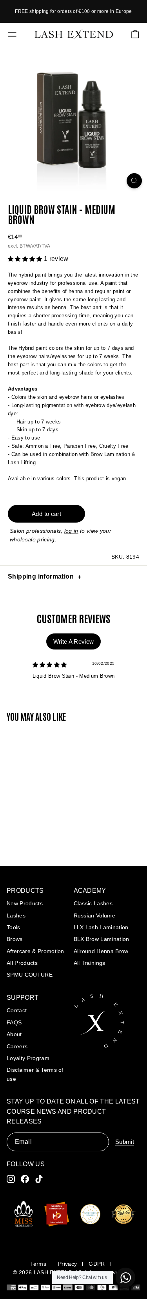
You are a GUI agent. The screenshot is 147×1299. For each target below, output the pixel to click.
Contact (17, 1010)
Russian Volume (95, 915)
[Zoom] (134, 180)
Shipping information (41, 576)
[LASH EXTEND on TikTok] (39, 1179)
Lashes (16, 915)
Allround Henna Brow (101, 951)
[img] (50, 665)
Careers (17, 1046)
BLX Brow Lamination (101, 939)
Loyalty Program (28, 1058)
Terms (38, 1264)
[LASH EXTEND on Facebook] (25, 1179)
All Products (22, 963)
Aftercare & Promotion (35, 951)
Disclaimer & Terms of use (35, 1074)
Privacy (67, 1264)
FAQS (14, 1022)
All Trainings (89, 963)
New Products (25, 903)
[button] (26, 259)
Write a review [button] (73, 641)
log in (71, 531)
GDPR (97, 1264)
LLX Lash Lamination (101, 927)
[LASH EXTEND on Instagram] (11, 1179)
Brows (15, 939)
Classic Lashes (93, 903)
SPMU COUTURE (30, 975)
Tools (13, 927)
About (14, 1034)
